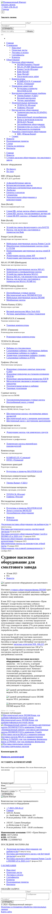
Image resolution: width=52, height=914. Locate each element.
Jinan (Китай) (23, 74)
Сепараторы (11, 195)
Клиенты (16, 57)
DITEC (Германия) (25, 83)
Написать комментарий (12, 757)
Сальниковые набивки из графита (21, 353)
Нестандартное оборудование (25, 110)
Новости (10, 139)
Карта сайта (6, 912)
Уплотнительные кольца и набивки (22, 386)
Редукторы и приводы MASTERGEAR (27, 89)
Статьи (9, 143)
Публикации (12, 520)
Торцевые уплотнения (16, 388)
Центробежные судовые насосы (20, 293)
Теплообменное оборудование (31, 124)
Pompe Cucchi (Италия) (27, 69)
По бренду (11, 169)
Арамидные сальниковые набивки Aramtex (26, 355)
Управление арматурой (22, 86)
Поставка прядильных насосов (15, 746)
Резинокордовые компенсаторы (20, 337)
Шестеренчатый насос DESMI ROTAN (24, 295)
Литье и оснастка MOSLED (19, 510)
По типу (10, 171)
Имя (3, 785)
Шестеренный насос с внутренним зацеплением (28, 421)
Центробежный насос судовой (20, 402)
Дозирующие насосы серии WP (20, 255)
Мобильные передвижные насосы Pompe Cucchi (28, 243)
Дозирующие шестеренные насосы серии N (26, 258)
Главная (5, 9)
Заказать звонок (8, 4)
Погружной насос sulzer (28, 76)
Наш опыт (16, 48)
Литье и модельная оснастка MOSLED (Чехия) (30, 120)
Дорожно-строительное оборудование (29, 131)
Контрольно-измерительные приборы (29, 93)
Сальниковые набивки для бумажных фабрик (27, 350)
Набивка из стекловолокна (18, 348)
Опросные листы (19, 50)
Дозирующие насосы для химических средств (27, 432)
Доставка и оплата (20, 52)
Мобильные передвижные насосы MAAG (25, 269)
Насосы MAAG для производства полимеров (27, 276)
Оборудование (13, 60)
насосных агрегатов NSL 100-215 (29, 644)
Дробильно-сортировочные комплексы (24, 188)
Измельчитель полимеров (28, 129)
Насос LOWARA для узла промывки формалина (23, 741)
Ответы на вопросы (15, 146)
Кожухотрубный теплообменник (32, 117)
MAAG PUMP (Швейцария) (30, 67)
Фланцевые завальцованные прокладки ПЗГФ (27, 379)
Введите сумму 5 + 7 (10, 791)
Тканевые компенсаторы (17, 325)
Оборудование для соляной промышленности (22, 548)
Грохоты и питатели (15, 192)
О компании (12, 45)
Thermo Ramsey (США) (27, 95)
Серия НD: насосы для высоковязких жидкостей (28, 213)
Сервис (15, 136)
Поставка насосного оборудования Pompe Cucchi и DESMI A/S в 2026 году (28, 859)
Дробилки (11, 190)
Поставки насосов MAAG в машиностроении (22, 737)
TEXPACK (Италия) (26, 105)
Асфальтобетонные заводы (18, 183)
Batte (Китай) (23, 72)
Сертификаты (18, 55)
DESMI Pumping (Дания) (28, 64)
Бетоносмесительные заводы (19, 185)
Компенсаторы (18, 79)
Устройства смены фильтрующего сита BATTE (27, 227)
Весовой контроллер (26, 98)
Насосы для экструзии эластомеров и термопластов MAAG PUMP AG (23, 280)
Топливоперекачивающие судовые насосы (25, 400)
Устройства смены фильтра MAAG (22, 274)
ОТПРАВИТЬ (7, 29)
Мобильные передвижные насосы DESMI (25, 297)
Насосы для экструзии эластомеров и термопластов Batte (23, 231)
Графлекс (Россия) (25, 107)
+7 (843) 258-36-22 (14, 808)
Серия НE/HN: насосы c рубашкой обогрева (26, 216)
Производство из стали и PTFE (31, 127)
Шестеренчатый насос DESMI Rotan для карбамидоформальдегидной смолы (19, 721)
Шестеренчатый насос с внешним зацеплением (27, 418)
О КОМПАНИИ (8, 865)
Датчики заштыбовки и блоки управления (25, 314)
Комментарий (7, 783)
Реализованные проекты (17, 141)
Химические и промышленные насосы (24, 272)
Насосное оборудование (23, 62)
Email (3, 788)
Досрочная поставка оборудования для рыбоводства (25, 524)
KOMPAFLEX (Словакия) (29, 81)
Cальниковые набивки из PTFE (20, 358)
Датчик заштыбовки (26, 100)
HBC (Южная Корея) (26, 134)
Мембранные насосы (15, 300)
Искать (30, 31)
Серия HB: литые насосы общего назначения (26, 211)
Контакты (10, 148)
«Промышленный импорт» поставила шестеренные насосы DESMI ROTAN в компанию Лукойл (24, 731)
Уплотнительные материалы (25, 103)
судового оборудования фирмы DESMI (28, 590)
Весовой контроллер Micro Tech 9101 (23, 311)
